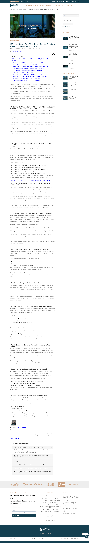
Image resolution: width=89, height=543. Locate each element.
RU (24, 1)
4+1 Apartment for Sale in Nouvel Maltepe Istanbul (73, 84)
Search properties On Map (50, 518)
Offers (63, 5)
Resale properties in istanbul (50, 513)
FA (27, 1)
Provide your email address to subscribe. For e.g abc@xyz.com (22, 512)
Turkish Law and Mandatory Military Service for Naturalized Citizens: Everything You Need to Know (74, 56)
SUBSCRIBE (16, 515)
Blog (68, 5)
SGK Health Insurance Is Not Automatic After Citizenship (28, 68)
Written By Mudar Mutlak (16, 51)
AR (22, 1)
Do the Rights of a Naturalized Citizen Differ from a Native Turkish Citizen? (30, 180)
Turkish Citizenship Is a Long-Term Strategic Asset (26, 80)
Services (58, 5)
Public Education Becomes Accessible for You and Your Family (30, 76)
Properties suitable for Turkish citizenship (50, 516)
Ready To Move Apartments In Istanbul (50, 498)
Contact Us (66, 538)
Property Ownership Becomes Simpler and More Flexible (28, 74)
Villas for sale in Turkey (50, 496)
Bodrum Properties (50, 520)
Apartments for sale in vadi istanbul (50, 509)
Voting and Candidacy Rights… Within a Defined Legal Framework (31, 66)
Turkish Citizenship (67, 23)
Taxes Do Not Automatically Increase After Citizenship (27, 70)
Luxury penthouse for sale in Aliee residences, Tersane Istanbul (74, 90)
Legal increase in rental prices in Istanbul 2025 (72, 65)
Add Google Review (74, 538)
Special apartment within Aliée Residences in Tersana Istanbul (74, 97)
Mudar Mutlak (22, 427)
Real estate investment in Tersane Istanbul (50, 511)
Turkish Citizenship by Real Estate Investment (50, 502)
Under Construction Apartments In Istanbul (50, 500)
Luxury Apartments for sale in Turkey (50, 495)
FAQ (53, 1)
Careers (61, 538)
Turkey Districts (50, 5)
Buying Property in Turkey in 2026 (50, 504)
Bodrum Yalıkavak (75, 500)
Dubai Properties (76, 1)
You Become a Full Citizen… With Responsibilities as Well (28, 62)
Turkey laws (66, 26)
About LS (42, 5)
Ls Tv (72, 5)
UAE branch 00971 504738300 (69, 513)
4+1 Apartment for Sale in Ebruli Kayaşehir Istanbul (73, 77)
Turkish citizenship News (50, 515)
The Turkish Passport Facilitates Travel (23, 72)
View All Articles (14, 438)
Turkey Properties (33, 5)
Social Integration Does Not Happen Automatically (26, 78)
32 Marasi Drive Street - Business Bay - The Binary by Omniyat (71, 504)
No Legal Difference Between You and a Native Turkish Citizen (30, 64)
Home (25, 5)
